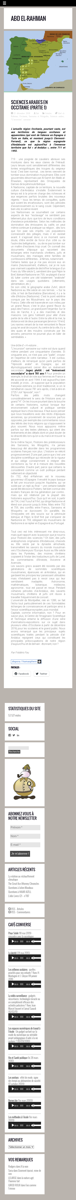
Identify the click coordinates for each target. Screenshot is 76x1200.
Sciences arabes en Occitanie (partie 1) (29, 105)
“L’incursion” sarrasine (21, 119)
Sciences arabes (57, 116)
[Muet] (33, 941)
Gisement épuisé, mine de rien (24, 1172)
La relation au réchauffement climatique (21, 877)
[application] (24, 941)
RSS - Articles (17, 909)
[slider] (36, 941)
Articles (48, 113)
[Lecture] (13, 941)
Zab (37, 113)
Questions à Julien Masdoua (20, 888)
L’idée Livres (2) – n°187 (18, 896)
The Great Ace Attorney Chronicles (23, 883)
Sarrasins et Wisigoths (39, 116)
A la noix (24, 1166)
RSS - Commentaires (20, 912)
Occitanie (23, 116)
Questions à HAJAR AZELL (19, 892)
